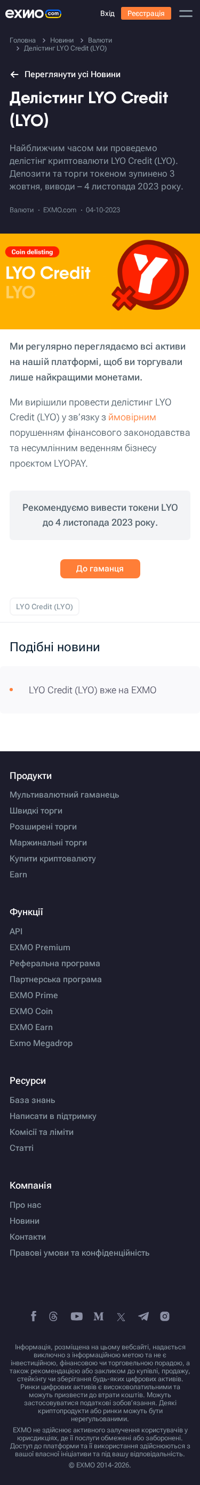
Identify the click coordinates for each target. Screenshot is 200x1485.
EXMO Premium (40, 947)
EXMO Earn (31, 1027)
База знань (32, 1100)
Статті (22, 1148)
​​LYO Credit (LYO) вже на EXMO (93, 689)
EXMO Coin (31, 1011)
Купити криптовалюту (53, 859)
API (16, 931)
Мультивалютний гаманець (64, 795)
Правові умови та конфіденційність (79, 1253)
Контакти (28, 1237)
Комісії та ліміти (42, 1132)
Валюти (22, 210)
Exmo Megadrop (41, 1043)
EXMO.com (59, 210)
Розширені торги (43, 827)
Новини (24, 1221)
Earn (18, 874)
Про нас (25, 1205)
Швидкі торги (36, 811)
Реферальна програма (55, 963)
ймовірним (132, 416)
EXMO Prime (34, 995)
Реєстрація (146, 13)
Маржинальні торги (48, 843)
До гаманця (100, 568)
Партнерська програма (56, 979)
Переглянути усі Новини (73, 74)
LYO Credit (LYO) (44, 606)
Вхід (107, 13)
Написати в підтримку (53, 1116)
